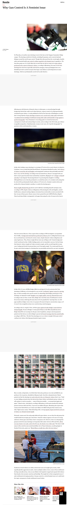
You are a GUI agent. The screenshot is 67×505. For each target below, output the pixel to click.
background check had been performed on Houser (34, 235)
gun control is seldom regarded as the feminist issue (40, 61)
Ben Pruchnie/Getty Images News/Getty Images (66, 37)
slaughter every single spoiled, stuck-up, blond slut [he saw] (46, 295)
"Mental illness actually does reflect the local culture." (44, 428)
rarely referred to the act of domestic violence (43, 397)
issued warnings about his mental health (53, 314)
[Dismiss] (65, 493)
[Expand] (61, 493)
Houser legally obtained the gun (22, 187)
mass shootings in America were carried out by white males (42, 115)
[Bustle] (6, 2)
